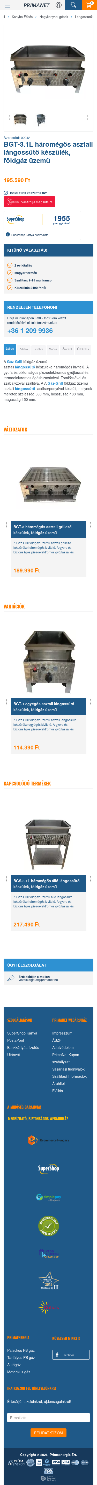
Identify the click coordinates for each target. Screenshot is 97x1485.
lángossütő (25, 366)
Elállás (57, 1090)
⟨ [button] (9, 117)
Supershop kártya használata (29, 235)
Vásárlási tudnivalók (68, 1069)
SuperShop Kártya (22, 1033)
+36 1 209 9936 (30, 330)
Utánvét (13, 1054)
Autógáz (14, 1364)
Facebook (67, 1355)
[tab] (10, 349)
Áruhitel (58, 1083)
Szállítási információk (69, 1076)
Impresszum (62, 1033)
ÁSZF (57, 1040)
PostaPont (15, 1040)
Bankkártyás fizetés (23, 1047)
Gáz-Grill (14, 361)
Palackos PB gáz (21, 1350)
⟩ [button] (88, 117)
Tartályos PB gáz (21, 1357)
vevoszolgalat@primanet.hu (38, 979)
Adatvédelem (63, 1047)
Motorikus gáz (18, 1371)
